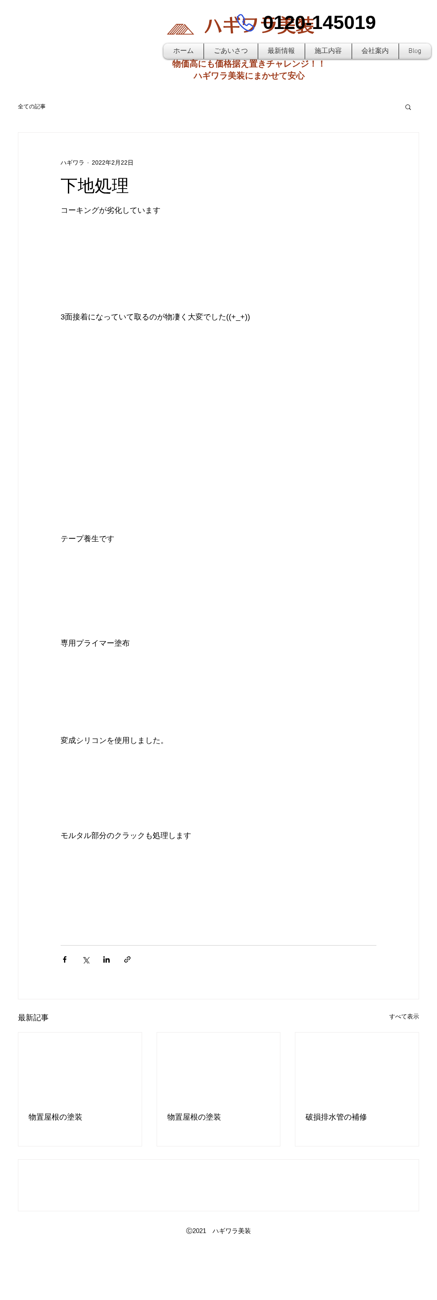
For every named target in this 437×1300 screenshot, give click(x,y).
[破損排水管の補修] (357, 1067)
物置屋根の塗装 (55, 1117)
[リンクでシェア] (127, 959)
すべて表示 (404, 1016)
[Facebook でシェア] (65, 959)
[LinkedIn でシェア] (106, 959)
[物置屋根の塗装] (80, 1067)
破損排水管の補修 (336, 1117)
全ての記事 (32, 106)
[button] (408, 106)
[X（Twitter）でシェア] (86, 959)
